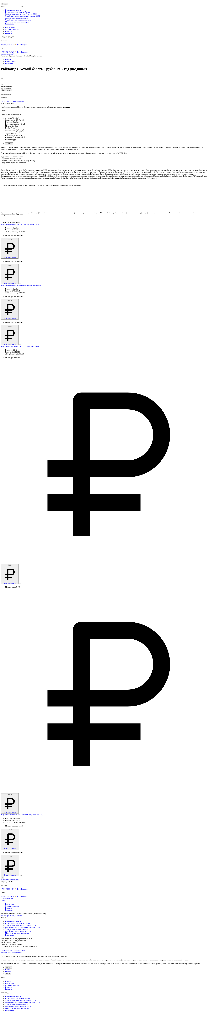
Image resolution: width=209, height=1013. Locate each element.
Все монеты (9, 24)
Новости (8, 31)
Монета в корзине (10, 257)
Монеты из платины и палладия (17, 22)
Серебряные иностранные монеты (18, 20)
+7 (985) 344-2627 (7, 52)
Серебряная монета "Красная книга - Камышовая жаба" (22, 285)
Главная (8, 59)
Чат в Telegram (21, 44)
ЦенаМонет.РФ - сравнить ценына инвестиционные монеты (13, 951)
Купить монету (6, 90)
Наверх (3, 900)
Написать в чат (7, 101)
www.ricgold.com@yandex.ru (11, 916)
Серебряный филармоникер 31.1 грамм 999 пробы (20, 346)
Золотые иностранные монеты (16, 18)
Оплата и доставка (12, 29)
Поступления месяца (13, 10)
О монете (9, 143)
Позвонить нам (18, 101)
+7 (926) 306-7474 (7, 44)
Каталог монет (10, 61)
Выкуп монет (10, 27)
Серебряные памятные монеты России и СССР (22, 16)
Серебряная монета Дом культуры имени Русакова (20, 224)
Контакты (9, 33)
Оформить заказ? (7, 54)
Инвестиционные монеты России (17, 12)
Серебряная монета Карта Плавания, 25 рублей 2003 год (22, 814)
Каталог (4, 4)
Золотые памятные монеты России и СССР (21, 14)
